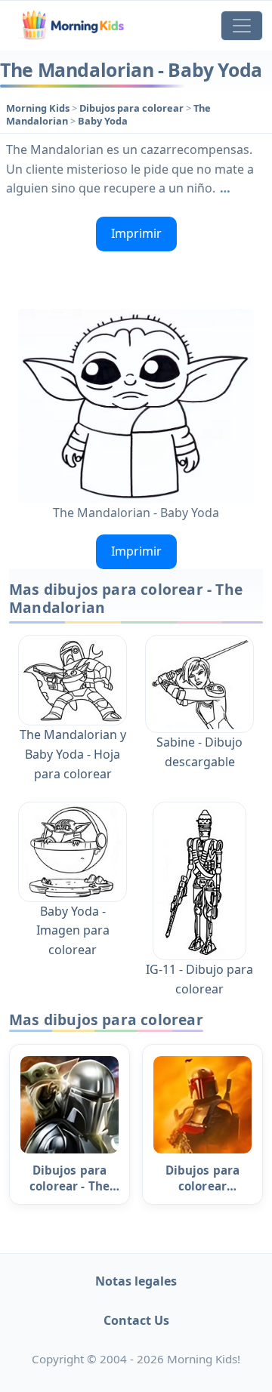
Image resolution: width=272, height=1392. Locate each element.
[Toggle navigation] (242, 26)
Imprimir (136, 233)
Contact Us (136, 1320)
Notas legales (136, 1281)
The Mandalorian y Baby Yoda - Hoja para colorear (73, 753)
